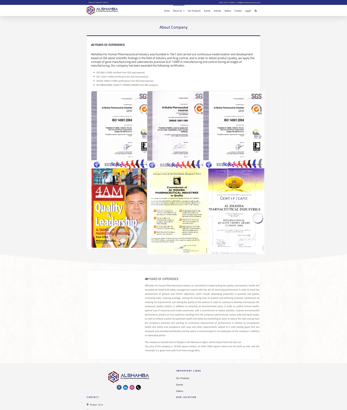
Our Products (182, 378)
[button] (256, 10)
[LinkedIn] (125, 387)
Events (179, 384)
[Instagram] (132, 387)
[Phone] (138, 387)
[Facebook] (119, 387)
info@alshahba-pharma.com (248, 2)
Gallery (179, 391)
